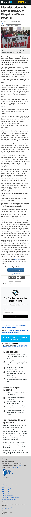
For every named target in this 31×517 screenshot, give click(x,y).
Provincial (18, 283)
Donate (21, 2)
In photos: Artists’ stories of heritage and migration (15, 402)
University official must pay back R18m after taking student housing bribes (17, 356)
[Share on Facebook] (9, 278)
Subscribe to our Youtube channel (10, 497)
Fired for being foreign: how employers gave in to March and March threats (16, 373)
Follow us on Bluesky (7, 493)
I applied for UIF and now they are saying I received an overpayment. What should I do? (15, 452)
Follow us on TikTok (7, 489)
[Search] (26, 2)
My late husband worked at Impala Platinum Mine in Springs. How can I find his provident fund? (14, 437)
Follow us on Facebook (7, 491)
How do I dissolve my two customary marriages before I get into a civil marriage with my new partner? (14, 427)
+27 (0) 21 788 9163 (7, 508)
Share (3, 25)
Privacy (4, 482)
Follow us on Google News (8, 488)
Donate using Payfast (15, 270)
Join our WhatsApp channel (8, 499)
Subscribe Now (15, 316)
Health (11, 283)
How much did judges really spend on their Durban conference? (17, 407)
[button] (29, 2)
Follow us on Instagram (7, 495)
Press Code (16, 467)
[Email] (18, 278)
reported (16, 259)
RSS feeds (4, 486)
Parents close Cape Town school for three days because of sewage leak (17, 379)
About (3, 480)
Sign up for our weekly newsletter (10, 484)
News (2, 23)
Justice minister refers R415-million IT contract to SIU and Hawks (15, 412)
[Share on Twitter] (12, 278)
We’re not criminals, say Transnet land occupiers (16, 393)
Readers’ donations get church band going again (16, 368)
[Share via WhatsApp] (15, 278)
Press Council (20, 465)
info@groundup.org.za (7, 507)
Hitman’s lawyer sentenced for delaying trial (16, 398)
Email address (6, 309)
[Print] (21, 278)
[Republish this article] (23, 278)
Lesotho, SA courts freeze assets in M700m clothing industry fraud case (17, 362)
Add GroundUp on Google (14, 25)
